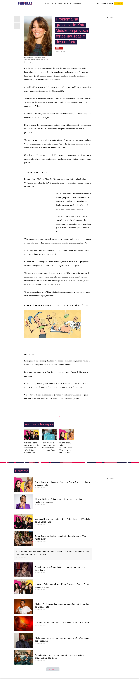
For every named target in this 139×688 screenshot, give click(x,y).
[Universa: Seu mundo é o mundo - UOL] (25, 3)
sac (98, 3)
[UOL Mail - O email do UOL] (103, 3)
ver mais (51, 669)
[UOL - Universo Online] (33, 3)
